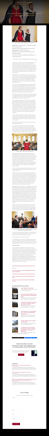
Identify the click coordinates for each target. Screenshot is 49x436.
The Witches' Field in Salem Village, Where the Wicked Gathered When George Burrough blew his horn (29, 295)
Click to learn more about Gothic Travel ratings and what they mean (23, 265)
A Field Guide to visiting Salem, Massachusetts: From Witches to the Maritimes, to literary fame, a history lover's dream (29, 303)
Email (13, 414)
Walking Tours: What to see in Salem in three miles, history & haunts (21, 365)
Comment (13, 397)
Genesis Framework (26, 431)
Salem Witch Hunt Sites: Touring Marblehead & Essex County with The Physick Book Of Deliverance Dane (28, 312)
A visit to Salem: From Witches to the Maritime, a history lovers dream (21, 372)
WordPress (30, 431)
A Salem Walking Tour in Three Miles (27, 288)
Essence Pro (21, 431)
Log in (33, 431)
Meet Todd (21, 354)
